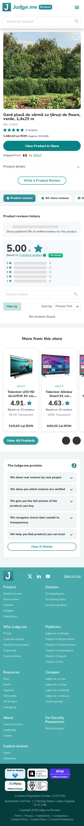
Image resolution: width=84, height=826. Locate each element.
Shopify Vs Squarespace (59, 650)
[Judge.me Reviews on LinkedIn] (38, 576)
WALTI (37, 155)
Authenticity (43, 816)
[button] (66, 441)
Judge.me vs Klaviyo (57, 696)
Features (8, 605)
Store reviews (11, 599)
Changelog (9, 707)
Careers (7, 736)
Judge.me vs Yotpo (56, 684)
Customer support (13, 639)
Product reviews (12, 594)
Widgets (8, 611)
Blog (6, 679)
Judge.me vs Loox (55, 679)
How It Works (42, 546)
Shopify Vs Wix (54, 662)
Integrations (10, 616)
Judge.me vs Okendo (57, 690)
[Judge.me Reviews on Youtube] (47, 576)
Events (7, 684)
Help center (10, 696)
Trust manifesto (12, 656)
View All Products (21, 440)
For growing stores (56, 605)
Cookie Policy (38, 819)
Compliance (60, 816)
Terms (17, 816)
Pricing (7, 633)
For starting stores (55, 599)
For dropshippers (54, 594)
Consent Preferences (61, 819)
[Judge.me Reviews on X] (30, 576)
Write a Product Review (42, 180)
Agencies (8, 690)
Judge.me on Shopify (57, 633)
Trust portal (9, 650)
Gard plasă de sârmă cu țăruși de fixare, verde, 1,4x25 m (41, 117)
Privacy (28, 816)
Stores (7, 753)
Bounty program (54, 728)
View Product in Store (42, 146)
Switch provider (54, 701)
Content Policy (19, 819)
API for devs (10, 701)
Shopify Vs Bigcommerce (59, 639)
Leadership (9, 730)
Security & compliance (16, 645)
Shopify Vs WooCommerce (60, 645)
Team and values (13, 724)
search (76, 21)
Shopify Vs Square (55, 656)
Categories (9, 758)
